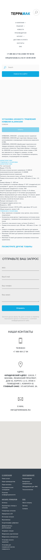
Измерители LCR (7, 513)
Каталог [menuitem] (20, 36)
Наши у (4, 478)
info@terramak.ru (12, 58)
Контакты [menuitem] (20, 43)
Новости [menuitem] (20, 29)
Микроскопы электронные (10, 537)
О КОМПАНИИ (7, 475)
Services (25, 505)
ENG (24, 499)
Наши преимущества (8, 481)
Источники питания (8, 517)
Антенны (4, 502)
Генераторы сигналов (8, 510)
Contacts (25, 508)
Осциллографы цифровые (10, 523)
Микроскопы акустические (10, 534)
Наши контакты (6, 484)
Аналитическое (27, 478)
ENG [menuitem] (20, 46)
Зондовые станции (8, 531)
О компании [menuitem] (20, 22)
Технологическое (27, 489)
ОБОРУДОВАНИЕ (28, 475)
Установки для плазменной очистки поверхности (8, 547)
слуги (8, 478)
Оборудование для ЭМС (30, 486)
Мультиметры (6, 519)
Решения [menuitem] (19, 26)
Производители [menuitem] (20, 33)
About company (27, 502)
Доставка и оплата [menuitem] (20, 39)
